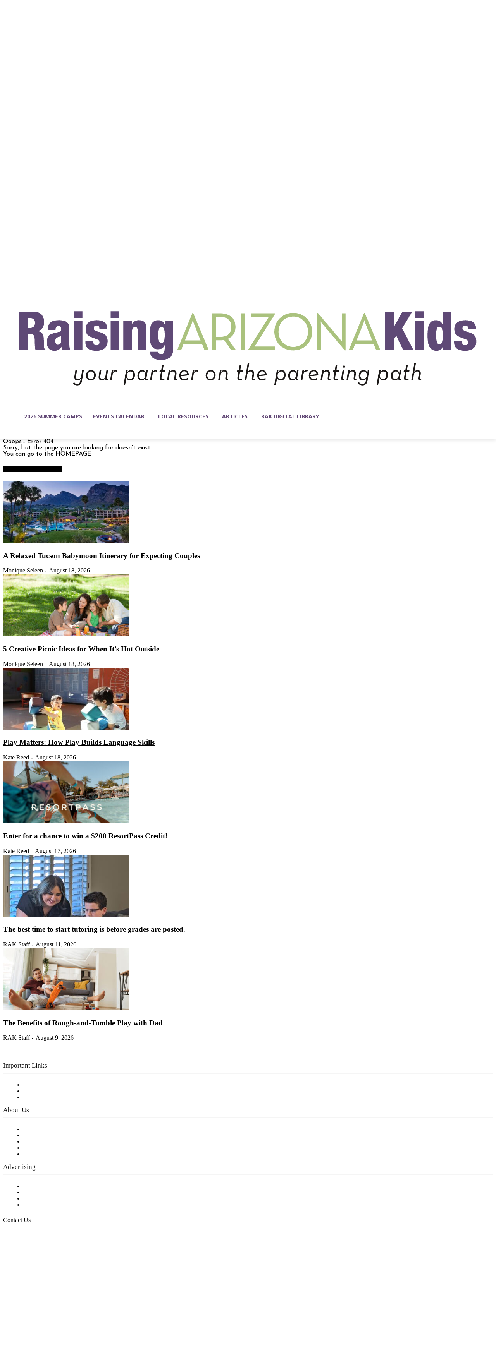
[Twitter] (74, 1317)
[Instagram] (25, 1317)
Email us (31, 1259)
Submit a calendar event (57, 1154)
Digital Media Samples (55, 1199)
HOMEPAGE (73, 454)
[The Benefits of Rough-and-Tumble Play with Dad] (66, 1008)
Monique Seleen (23, 570)
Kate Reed (16, 757)
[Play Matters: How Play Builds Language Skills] (66, 728)
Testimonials (40, 1186)
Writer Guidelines (47, 1148)
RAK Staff (16, 944)
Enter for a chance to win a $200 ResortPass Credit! (85, 836)
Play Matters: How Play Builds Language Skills (79, 742)
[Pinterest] (58, 1317)
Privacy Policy (42, 1097)
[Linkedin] (42, 1317)
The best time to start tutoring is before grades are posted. (94, 929)
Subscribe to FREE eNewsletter (67, 1085)
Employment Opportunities (62, 1142)
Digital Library (44, 1091)
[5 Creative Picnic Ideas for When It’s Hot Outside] (66, 634)
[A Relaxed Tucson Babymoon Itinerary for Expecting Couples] (66, 541)
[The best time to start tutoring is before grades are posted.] (66, 915)
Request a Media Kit (52, 1192)
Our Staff (36, 1129)
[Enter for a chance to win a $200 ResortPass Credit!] (66, 821)
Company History (48, 1136)
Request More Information (61, 1205)
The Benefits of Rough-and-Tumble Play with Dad (83, 1023)
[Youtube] (90, 1317)
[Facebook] (9, 1317)
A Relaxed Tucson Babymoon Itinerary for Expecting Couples (101, 556)
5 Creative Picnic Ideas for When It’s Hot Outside (81, 649)
